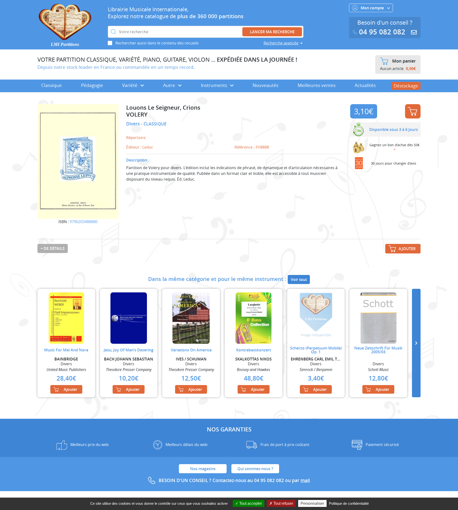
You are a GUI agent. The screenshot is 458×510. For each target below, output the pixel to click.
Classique (51, 85)
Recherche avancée (281, 43)
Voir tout (299, 279)
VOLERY (136, 114)
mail (305, 480)
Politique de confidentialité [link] (349, 503)
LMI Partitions (65, 44)
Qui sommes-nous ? (255, 468)
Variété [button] (130, 85)
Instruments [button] (214, 85)
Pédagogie (92, 85)
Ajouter (413, 111)
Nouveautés (265, 85)
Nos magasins (203, 468)
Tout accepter (250, 503)
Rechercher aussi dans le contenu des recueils (157, 43)
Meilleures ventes (317, 85)
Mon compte (373, 8)
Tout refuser (282, 503)
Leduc (147, 147)
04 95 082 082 (382, 32)
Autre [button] (169, 85)
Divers (133, 124)
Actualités (365, 85)
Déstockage (406, 86)
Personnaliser (312, 503)
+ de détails (53, 248)
